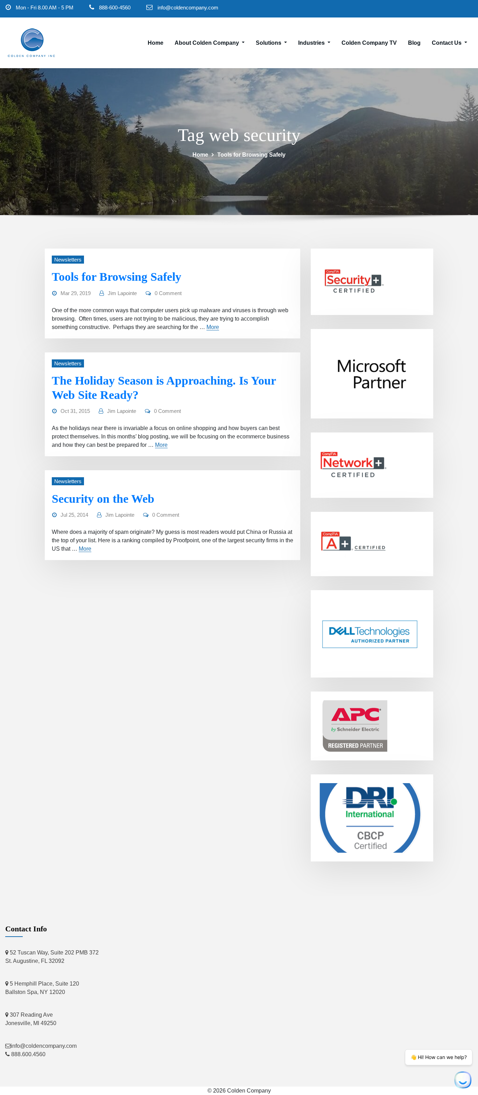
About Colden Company (207, 43)
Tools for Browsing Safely (251, 155)
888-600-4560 (115, 7)
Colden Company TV (369, 43)
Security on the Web (103, 498)
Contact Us (447, 43)
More (212, 327)
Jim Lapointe (122, 293)
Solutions (269, 43)
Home (155, 43)
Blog (414, 43)
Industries (312, 43)
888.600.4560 (27, 1054)
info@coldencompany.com (187, 7)
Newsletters (68, 260)
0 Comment (168, 293)
